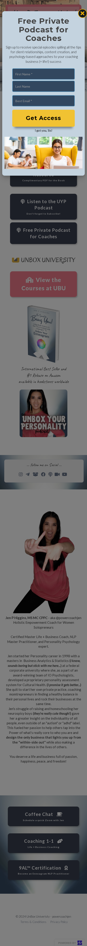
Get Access (43, 118)
